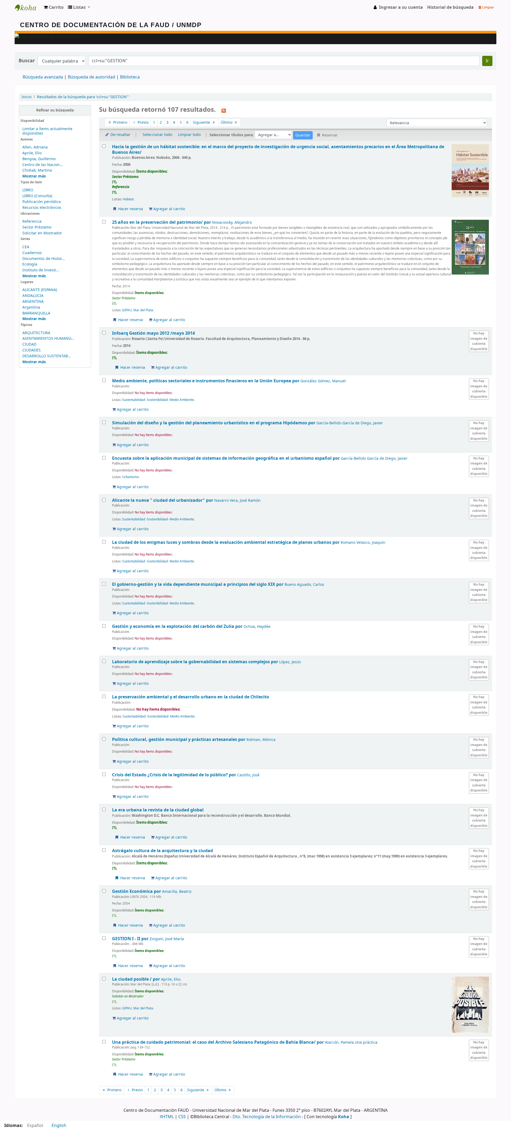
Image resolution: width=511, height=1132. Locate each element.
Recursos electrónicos (41, 207)
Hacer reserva (130, 209)
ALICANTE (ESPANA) (39, 290)
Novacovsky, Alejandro (232, 222)
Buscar (27, 60)
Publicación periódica (41, 202)
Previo (143, 122)
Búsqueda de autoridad (91, 77)
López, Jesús (290, 662)
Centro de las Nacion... (42, 165)
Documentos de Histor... (43, 259)
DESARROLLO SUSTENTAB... (46, 356)
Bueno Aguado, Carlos (304, 584)
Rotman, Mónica (260, 740)
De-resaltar (119, 135)
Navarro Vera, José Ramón (237, 500)
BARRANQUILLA (36, 313)
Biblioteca (130, 77)
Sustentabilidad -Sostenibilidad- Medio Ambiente (158, 399)
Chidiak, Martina (37, 170)
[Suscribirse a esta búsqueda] (223, 110)
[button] (54, 7)
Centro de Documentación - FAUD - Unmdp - (28, 7)
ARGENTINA (33, 301)
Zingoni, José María (167, 939)
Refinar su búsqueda (55, 110)
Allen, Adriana (35, 147)
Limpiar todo (189, 135)
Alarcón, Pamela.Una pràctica (351, 1042)
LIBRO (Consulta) (37, 196)
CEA (25, 247)
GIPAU (127, 310)
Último (227, 122)
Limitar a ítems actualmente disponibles (47, 131)
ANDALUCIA (32, 295)
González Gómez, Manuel (323, 381)
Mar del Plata (143, 310)
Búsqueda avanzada (43, 77)
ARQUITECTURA (36, 333)
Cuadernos (32, 253)
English (59, 1125)
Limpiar (487, 7)
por (162, 222)
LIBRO (27, 190)
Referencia (32, 221)
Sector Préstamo (36, 227)
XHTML (167, 1117)
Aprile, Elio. (171, 979)
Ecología (29, 264)
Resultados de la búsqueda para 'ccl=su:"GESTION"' (83, 97)
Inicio (26, 97)
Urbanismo (130, 477)
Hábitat (128, 199)
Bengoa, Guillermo (39, 159)
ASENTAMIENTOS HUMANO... (48, 338)
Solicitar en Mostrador (42, 233)
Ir (487, 61)
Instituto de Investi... (40, 270)
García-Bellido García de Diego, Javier (349, 423)
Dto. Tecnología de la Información (267, 1117)
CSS (182, 1117)
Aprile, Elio (32, 153)
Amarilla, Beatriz (177, 891)
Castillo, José (248, 775)
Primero (119, 122)
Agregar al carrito (168, 209)
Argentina (31, 307)
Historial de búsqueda (450, 7)
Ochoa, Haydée (257, 626)
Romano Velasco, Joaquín (363, 542)
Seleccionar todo (157, 135)
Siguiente (202, 122)
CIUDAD (29, 344)
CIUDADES (31, 350)
